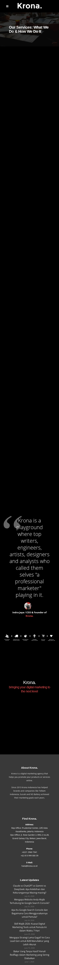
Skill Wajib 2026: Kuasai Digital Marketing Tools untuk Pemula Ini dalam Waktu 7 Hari (29, 927)
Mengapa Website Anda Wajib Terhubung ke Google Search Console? (29, 901)
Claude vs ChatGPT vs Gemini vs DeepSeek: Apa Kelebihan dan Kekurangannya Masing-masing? (29, 889)
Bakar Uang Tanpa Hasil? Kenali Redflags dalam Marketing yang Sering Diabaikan (29, 955)
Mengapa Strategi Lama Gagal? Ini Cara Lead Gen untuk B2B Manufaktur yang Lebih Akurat (29, 941)
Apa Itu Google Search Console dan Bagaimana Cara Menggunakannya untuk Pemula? (29, 913)
